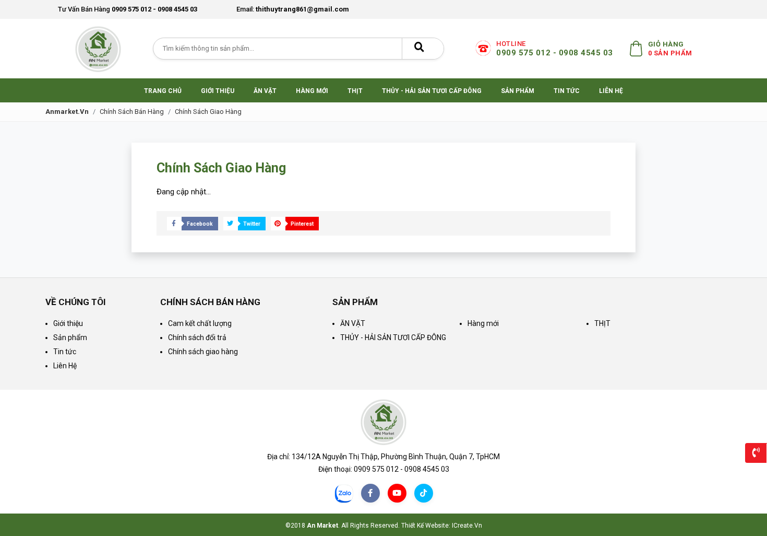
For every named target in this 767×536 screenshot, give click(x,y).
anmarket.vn (67, 111)
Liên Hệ (65, 366)
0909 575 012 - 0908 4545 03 (127, 9)
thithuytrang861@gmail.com (292, 9)
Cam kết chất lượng (200, 323)
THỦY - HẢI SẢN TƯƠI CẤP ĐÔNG (393, 337)
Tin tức (64, 351)
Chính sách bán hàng (132, 111)
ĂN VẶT (352, 323)
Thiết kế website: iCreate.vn (441, 525)
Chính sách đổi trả (197, 337)
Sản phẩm (70, 337)
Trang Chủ (163, 91)
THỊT (602, 323)
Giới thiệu (68, 323)
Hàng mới (483, 323)
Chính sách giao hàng (208, 111)
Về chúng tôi (75, 302)
